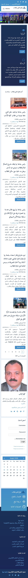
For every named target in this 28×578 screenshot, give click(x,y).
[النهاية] (5, 352)
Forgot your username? (18, 448)
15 (7, 470)
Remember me (20, 439)
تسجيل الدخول (5, 4)
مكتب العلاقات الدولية (18, 530)
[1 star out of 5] (16, 124)
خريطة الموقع (17, 501)
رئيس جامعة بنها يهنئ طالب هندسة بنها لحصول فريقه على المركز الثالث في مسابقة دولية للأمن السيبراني (14, 213)
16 (4, 470)
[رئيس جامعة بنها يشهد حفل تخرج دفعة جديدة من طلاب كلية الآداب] (15, 103)
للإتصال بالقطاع (16, 496)
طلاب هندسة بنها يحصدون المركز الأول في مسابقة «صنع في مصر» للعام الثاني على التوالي (14, 315)
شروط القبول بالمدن (18, 546)
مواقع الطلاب (20, 562)
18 (20, 473)
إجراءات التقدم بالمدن (18, 544)
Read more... (20, 141)
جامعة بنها (21, 520)
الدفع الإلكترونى (15, 4)
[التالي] (9, 352)
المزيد (22, 51)
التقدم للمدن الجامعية (18, 541)
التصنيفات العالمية (16, 506)
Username (22, 425)
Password (22, 432)
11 (20, 470)
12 (17, 470)
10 (23, 470)
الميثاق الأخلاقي (19, 565)
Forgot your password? (18, 446)
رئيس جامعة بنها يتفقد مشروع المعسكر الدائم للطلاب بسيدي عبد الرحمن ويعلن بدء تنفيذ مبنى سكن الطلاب (14, 168)
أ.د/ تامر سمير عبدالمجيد (18, 407)
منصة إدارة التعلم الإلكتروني (16, 558)
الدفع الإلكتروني (19, 560)
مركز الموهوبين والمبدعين (16, 527)
